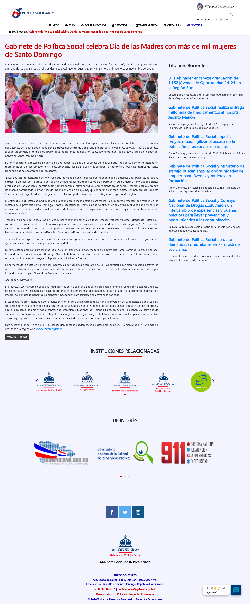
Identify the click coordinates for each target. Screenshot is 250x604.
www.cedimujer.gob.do (49, 329)
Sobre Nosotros (95, 25)
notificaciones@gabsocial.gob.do (137, 589)
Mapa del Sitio (212, 19)
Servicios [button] (121, 25)
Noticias (196, 25)
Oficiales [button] (172, 25)
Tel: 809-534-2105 (105, 589)
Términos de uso (105, 594)
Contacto (226, 19)
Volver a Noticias (17, 336)
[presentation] (36, 380)
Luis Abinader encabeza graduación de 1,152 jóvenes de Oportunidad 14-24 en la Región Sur (204, 82)
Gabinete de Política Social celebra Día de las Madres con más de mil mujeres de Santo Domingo (85, 31)
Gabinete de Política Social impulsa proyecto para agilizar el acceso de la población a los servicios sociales (201, 141)
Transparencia (148, 25)
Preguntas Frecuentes (141, 594)
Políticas (122, 594)
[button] (125, 394)
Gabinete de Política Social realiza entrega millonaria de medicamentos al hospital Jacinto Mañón (206, 112)
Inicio (200, 19)
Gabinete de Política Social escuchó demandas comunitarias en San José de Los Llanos (204, 244)
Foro (72, 25)
